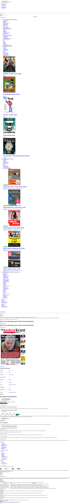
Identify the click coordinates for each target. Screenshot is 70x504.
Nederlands (10, 382)
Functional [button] (1, 489)
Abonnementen (4, 299)
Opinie (15, 384)
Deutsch (12, 502)
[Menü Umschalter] (0, 18)
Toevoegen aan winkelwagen (3, 403)
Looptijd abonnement (2, 429)
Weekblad (10, 389)
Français (15, 502)
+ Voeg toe (4, 96)
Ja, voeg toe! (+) (4, 405)
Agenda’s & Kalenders (4, 306)
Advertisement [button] (2, 496)
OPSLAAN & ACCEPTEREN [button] (4, 500)
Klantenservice (3, 3)
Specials (3, 300)
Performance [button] (1, 491)
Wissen (13, 401)
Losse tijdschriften (4, 302)
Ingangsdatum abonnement (3, 433)
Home (1, 319)
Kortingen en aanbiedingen (3, 436)
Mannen (10, 374)
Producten (1, 401)
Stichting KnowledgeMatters (12, 392)
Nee (9, 377)
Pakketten (3, 301)
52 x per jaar (10, 379)
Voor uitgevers (3, 5)
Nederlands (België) (3, 502)
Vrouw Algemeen (6, 319)
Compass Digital (11, 466)
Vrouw (3, 319)
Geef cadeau (17, 414)
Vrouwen (12, 374)
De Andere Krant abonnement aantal (4, 402)
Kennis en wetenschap (11, 384)
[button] (1, 394)
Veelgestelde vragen (4, 4)
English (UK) (8, 502)
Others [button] (1, 498)
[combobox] (3, 14)
